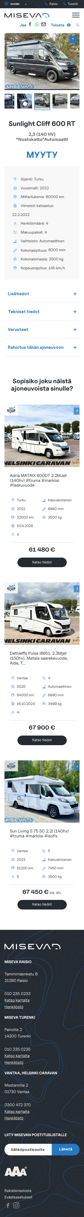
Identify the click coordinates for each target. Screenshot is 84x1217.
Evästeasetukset (18, 1197)
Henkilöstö (13, 1007)
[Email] (43, 24)
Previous (9, 61)
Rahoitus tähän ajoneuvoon (36, 347)
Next (75, 61)
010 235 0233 (17, 993)
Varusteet (18, 329)
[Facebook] (30, 24)
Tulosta (58, 25)
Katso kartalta (17, 1000)
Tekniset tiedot (24, 311)
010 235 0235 (17, 1049)
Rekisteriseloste (18, 1191)
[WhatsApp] (36, 24)
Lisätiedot (18, 293)
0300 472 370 (17, 1105)
